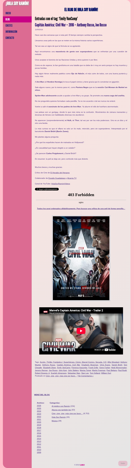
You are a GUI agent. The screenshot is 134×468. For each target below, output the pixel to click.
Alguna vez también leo (61, 410)
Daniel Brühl (117, 365)
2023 (39, 414)
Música (55, 421)
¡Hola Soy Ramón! (17, 3)
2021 (39, 419)
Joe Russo (53, 370)
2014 (39, 439)
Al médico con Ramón (61, 406)
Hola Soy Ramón (59, 417)
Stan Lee (85, 373)
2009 (39, 452)
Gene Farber (104, 368)
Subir (123, 463)
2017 (39, 430)
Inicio (8, 13)
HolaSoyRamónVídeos (60, 184)
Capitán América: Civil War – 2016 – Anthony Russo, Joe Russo (71, 25)
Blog (7, 19)
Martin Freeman (98, 370)
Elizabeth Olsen (49, 368)
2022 (39, 417)
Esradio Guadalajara (56, 178)
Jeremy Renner (41, 370)
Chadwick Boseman (89, 365)
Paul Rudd (122, 370)
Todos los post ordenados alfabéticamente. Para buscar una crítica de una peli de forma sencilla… (81, 209)
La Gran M (82, 465)
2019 (39, 425)
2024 (39, 411)
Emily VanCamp (63, 368)
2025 (39, 408)
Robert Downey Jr (42, 373)
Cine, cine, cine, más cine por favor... (61, 376)
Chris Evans (105, 365)
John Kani (63, 370)
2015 (39, 436)
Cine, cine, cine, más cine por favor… (67, 413)
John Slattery (73, 370)
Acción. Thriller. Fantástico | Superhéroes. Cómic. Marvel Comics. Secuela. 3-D (73, 362)
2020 (39, 422)
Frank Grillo (93, 368)
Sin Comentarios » (85, 376)
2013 (39, 441)
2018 (39, 428)
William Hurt (106, 373)
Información (11, 32)
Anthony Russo (48, 365)
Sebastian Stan (74, 373)
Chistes (8, 25)
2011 (39, 447)
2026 (39, 406)
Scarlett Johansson (59, 373)
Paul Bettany (112, 370)
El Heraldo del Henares (60, 173)
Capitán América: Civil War (68, 365)
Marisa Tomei (85, 370)
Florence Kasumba (79, 368)
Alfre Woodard (113, 362)
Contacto (9, 38)
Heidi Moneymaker (119, 368)
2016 (39, 433)
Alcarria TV (71, 178)
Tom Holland (95, 373)
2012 (39, 444)
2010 (39, 450)
